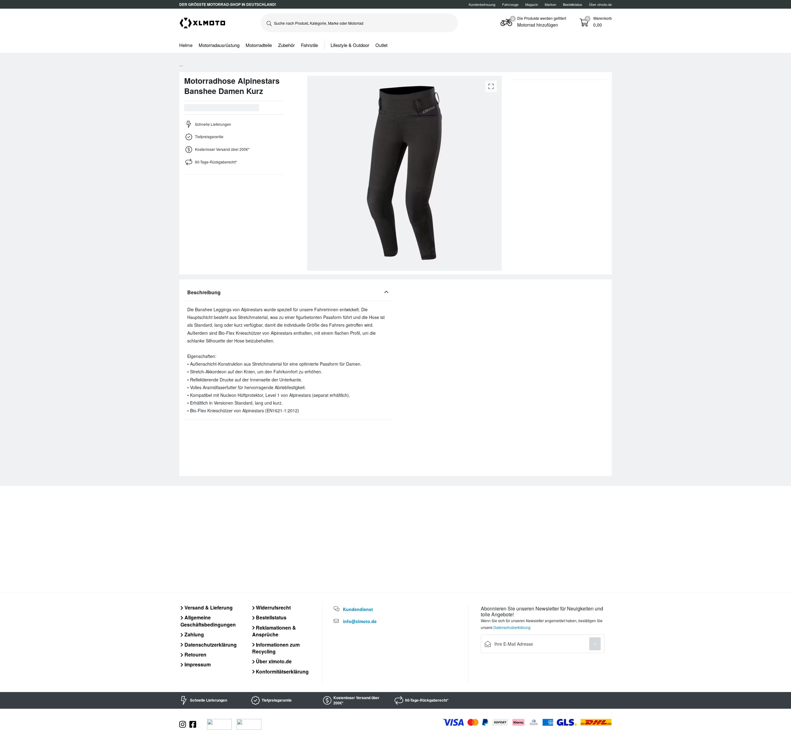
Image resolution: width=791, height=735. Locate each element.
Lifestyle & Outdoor (350, 45)
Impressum (197, 664)
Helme (185, 45)
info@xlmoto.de (360, 621)
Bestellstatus (270, 617)
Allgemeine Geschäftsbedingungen (208, 621)
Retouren (194, 654)
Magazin (531, 4)
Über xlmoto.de (600, 4)
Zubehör (286, 45)
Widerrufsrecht (273, 607)
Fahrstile (309, 45)
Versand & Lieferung (208, 607)
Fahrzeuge (510, 4)
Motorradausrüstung (219, 45)
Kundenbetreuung (482, 4)
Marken (550, 4)
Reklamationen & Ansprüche (274, 631)
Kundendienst (358, 609)
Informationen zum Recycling (276, 648)
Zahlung (193, 634)
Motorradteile (259, 45)
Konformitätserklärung (282, 671)
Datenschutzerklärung (210, 644)
